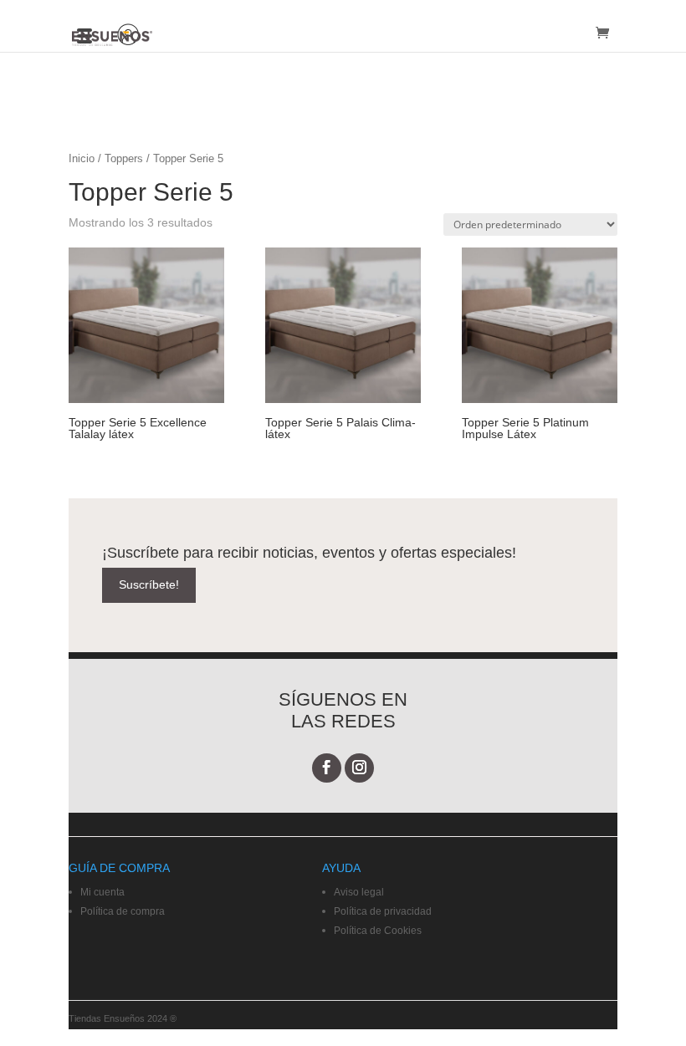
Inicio (82, 158)
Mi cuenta (102, 892)
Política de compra (122, 911)
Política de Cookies (378, 930)
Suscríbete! (149, 584)
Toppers (124, 158)
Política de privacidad (383, 911)
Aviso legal (359, 892)
